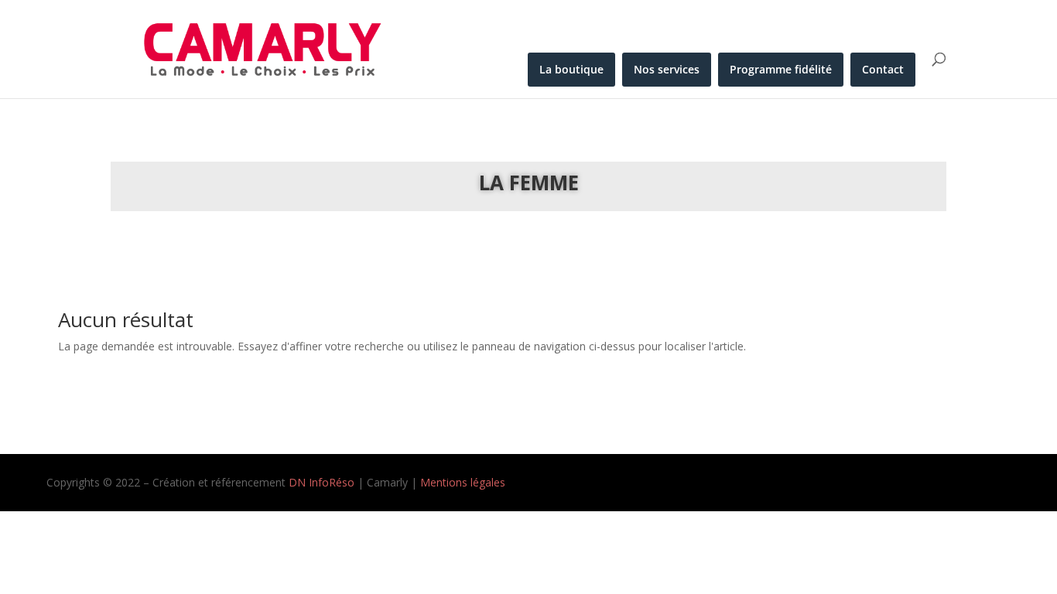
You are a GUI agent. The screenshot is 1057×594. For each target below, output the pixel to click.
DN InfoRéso (323, 482)
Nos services (667, 69)
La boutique (571, 69)
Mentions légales (462, 482)
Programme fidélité (781, 69)
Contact (883, 69)
